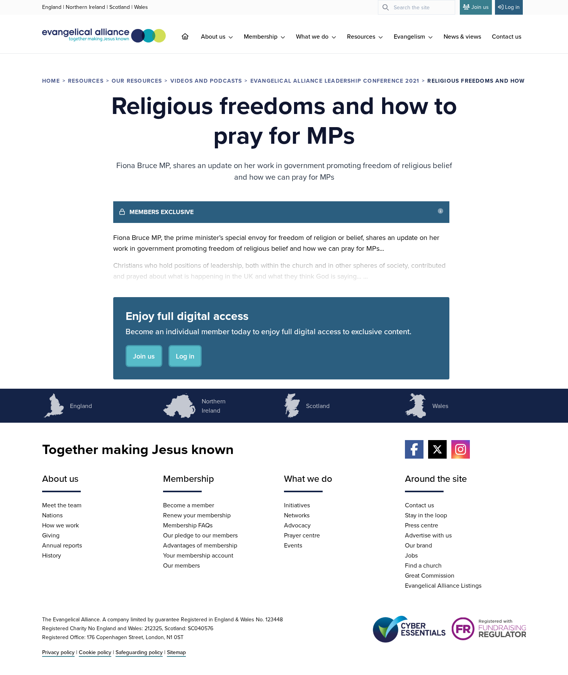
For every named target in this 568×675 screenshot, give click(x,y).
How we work (60, 525)
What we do (313, 36)
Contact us (506, 36)
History (51, 555)
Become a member (188, 505)
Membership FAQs (188, 525)
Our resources (137, 81)
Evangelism (410, 36)
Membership (261, 36)
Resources (362, 36)
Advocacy (297, 525)
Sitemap (176, 652)
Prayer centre (302, 535)
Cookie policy (95, 652)
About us (214, 36)
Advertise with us (428, 535)
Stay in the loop (426, 515)
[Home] (191, 36)
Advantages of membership (200, 545)
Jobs (411, 555)
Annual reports (62, 545)
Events (293, 545)
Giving (51, 535)
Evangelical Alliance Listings (443, 585)
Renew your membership (197, 515)
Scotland (119, 7)
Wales (141, 7)
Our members (181, 565)
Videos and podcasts (206, 81)
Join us (480, 7)
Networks (297, 515)
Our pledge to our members (200, 535)
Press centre (421, 525)
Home (51, 81)
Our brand (418, 545)
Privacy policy (58, 652)
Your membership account (198, 555)
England (51, 7)
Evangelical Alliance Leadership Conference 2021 (334, 81)
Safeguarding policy (139, 652)
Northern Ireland (85, 7)
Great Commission (429, 575)
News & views (462, 36)
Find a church (423, 565)
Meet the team (62, 505)
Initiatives (297, 505)
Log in (512, 7)
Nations (52, 515)
